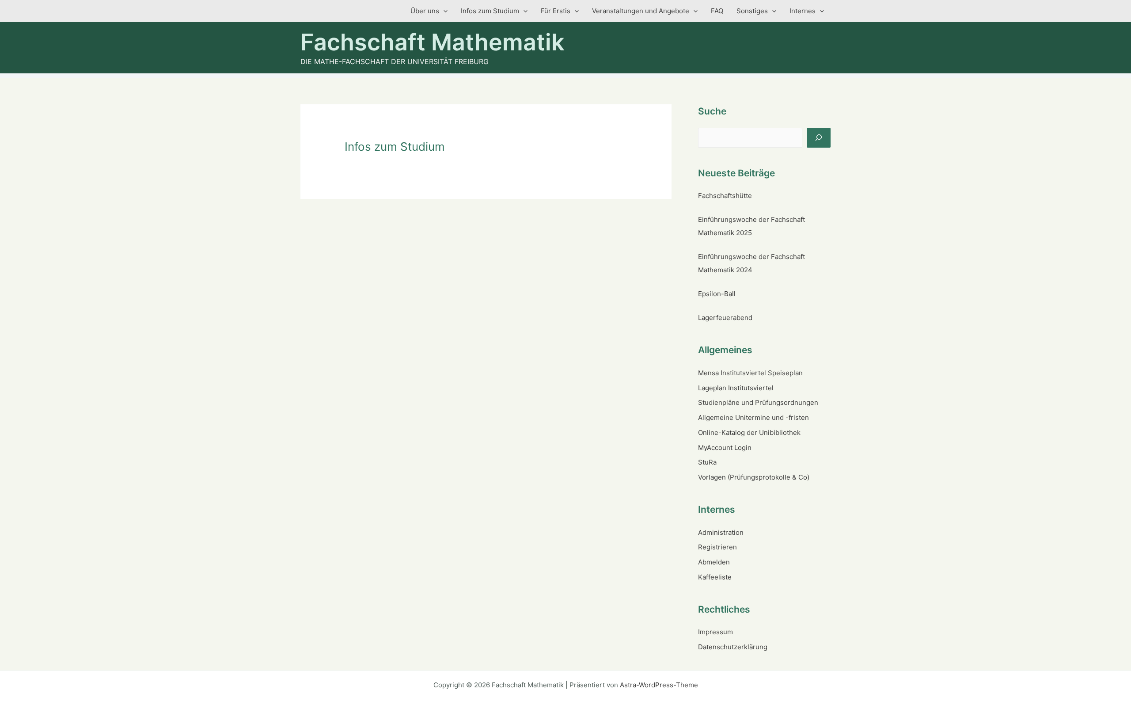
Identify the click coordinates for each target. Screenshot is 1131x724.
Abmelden (714, 562)
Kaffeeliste (715, 577)
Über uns (424, 11)
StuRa (707, 462)
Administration (721, 532)
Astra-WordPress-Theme (659, 685)
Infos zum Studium (490, 11)
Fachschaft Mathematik (432, 42)
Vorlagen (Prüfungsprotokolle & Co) (753, 477)
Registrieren (717, 547)
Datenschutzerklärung (732, 647)
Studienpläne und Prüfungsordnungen (758, 402)
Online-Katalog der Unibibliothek (749, 432)
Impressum (715, 632)
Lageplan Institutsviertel (736, 388)
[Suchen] (819, 138)
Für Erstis (555, 11)
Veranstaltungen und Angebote (640, 11)
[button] (443, 11)
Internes (802, 11)
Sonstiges (752, 11)
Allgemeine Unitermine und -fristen (753, 417)
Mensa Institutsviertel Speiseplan (750, 373)
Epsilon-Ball (717, 294)
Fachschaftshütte (725, 195)
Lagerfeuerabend (725, 317)
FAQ (717, 11)
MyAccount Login (724, 447)
